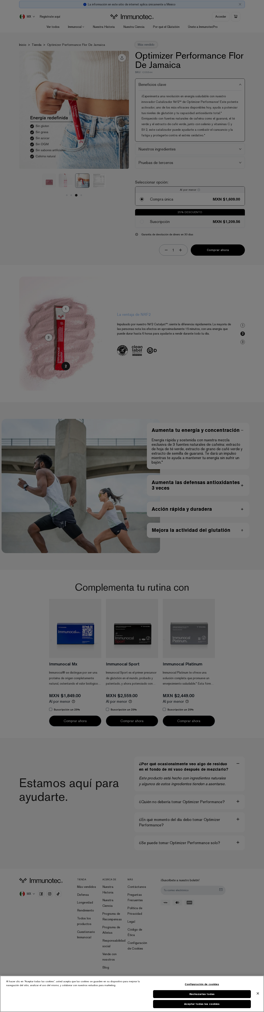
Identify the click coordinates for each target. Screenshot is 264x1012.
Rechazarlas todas (202, 994)
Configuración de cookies (202, 984)
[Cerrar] (258, 993)
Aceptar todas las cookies (202, 1004)
